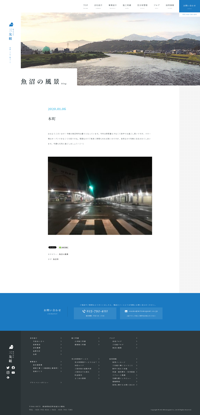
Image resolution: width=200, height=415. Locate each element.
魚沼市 (56, 259)
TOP (85, 6)
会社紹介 (98, 6)
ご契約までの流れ (82, 372)
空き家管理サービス (80, 359)
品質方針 (37, 351)
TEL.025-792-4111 (189, 14)
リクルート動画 (119, 375)
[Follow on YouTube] (13, 373)
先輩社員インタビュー (121, 378)
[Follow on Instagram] (8, 373)
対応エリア (79, 365)
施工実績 (127, 6)
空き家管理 (142, 6)
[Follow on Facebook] (13, 368)
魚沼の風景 (63, 254)
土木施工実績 (80, 341)
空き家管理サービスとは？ (86, 362)
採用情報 (170, 6)
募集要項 (116, 381)
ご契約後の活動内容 (83, 369)
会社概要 (37, 348)
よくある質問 (80, 378)
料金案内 (78, 375)
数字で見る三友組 (120, 369)
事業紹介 (113, 6)
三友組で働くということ (122, 365)
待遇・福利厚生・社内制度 (123, 372)
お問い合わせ (189, 6)
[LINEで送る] (62, 247)
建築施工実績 (80, 344)
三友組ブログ (118, 344)
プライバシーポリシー (39, 382)
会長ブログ (117, 341)
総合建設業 (37, 365)
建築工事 (46, 368)
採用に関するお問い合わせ (123, 385)
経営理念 (37, 344)
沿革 (35, 354)
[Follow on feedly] (8, 378)
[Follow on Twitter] (8, 368)
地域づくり (37, 371)
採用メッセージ (119, 362)
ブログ (157, 6)
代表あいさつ (38, 341)
